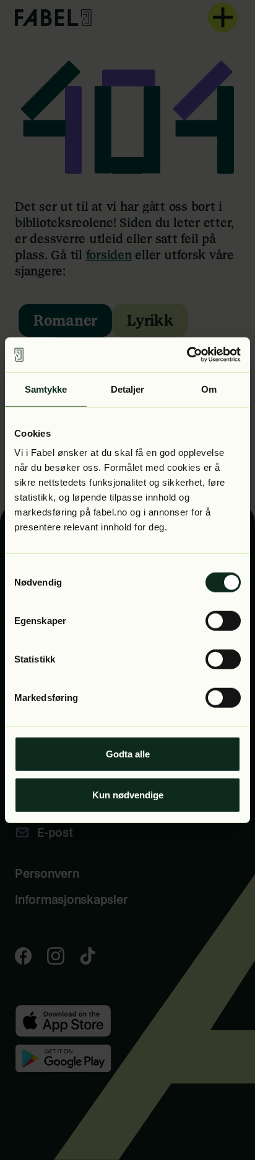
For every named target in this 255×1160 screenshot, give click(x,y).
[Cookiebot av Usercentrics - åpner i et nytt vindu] (186, 355)
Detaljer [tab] (128, 388)
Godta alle (128, 754)
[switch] (223, 621)
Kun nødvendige (127, 794)
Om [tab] (209, 388)
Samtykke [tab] (46, 388)
